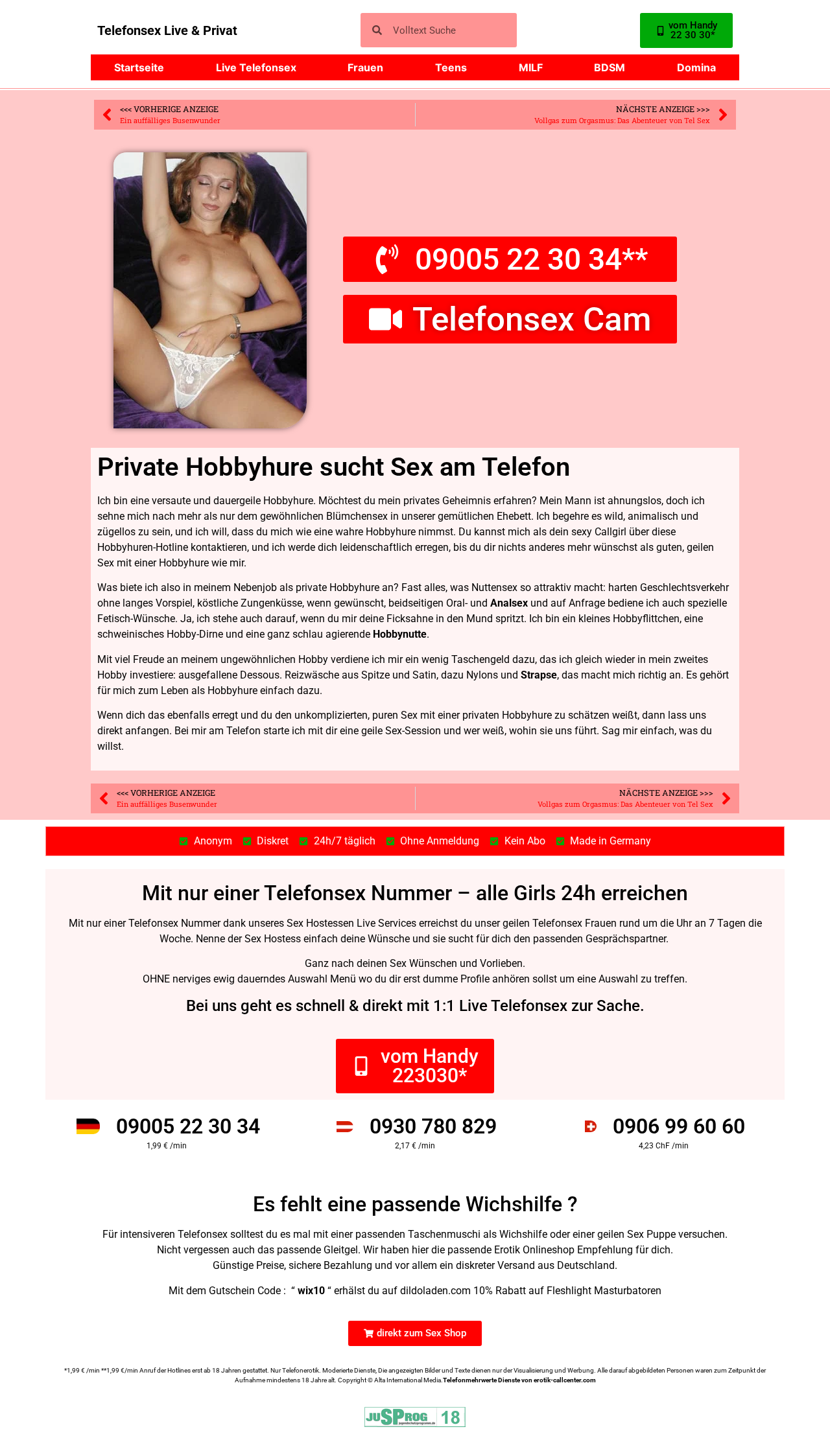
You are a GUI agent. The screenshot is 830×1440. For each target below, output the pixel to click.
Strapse (539, 675)
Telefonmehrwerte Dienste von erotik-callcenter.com (519, 1380)
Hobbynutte (400, 634)
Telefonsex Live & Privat (167, 30)
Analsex (509, 603)
